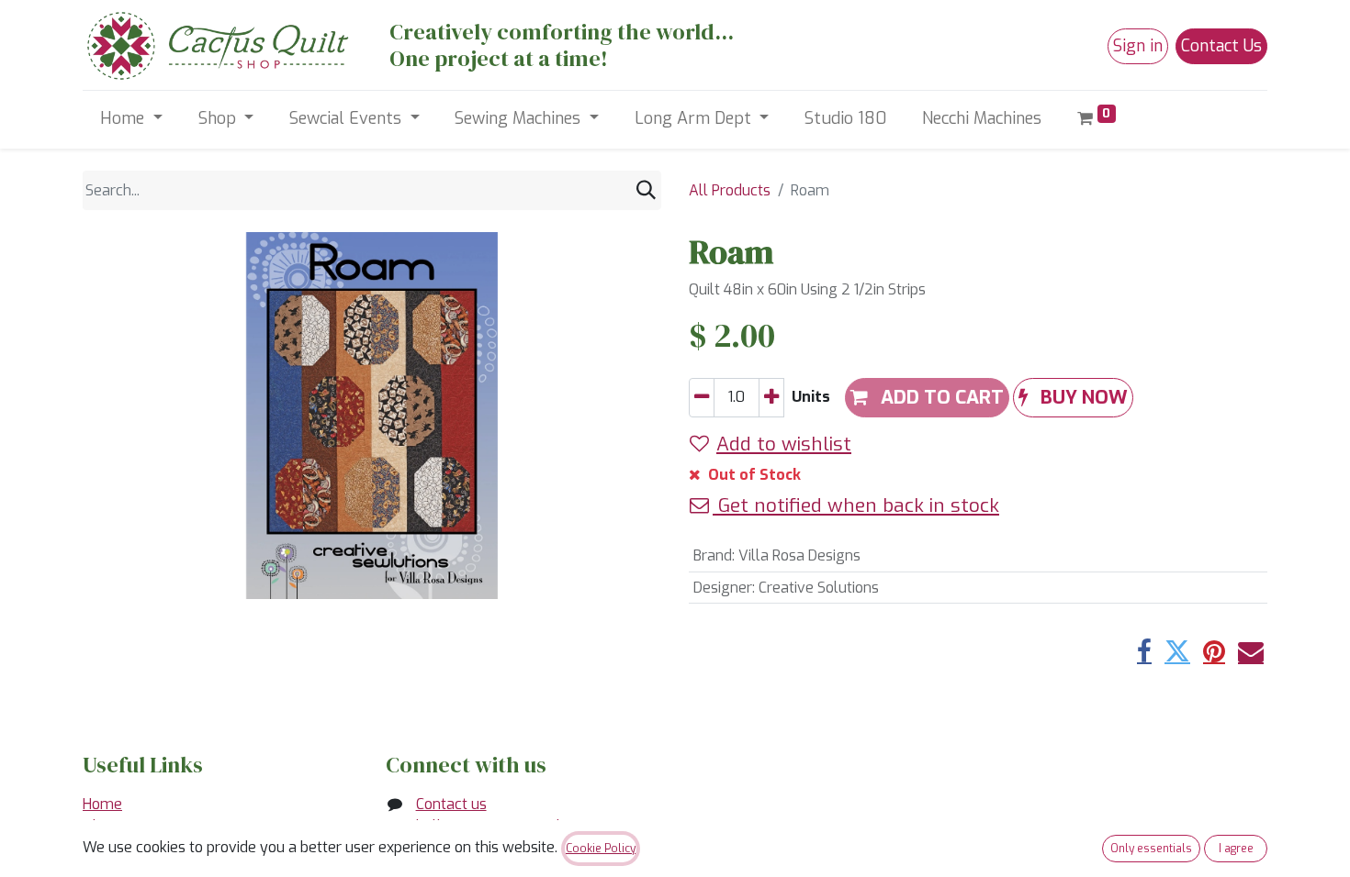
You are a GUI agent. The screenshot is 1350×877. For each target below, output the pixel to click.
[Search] (646, 190)
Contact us (451, 804)
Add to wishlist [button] (783, 444)
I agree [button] (1236, 848)
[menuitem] (846, 118)
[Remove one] (701, 397)
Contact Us (1221, 46)
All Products (730, 190)
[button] (1073, 397)
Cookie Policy (601, 848)
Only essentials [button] (1151, 848)
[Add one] (771, 397)
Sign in (1138, 46)
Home (102, 804)
